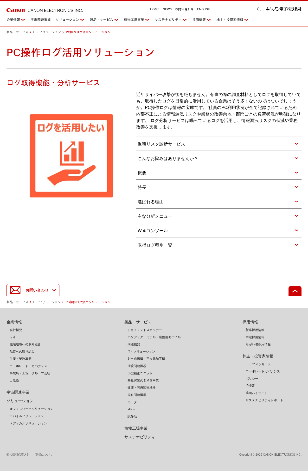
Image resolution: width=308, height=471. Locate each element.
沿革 (13, 337)
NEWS (167, 9)
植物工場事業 (134, 19)
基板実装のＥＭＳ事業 (143, 380)
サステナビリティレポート (264, 400)
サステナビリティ (168, 19)
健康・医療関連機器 (142, 387)
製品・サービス (101, 19)
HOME (154, 9)
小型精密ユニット (140, 373)
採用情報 (199, 19)
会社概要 (16, 330)
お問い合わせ (184, 9)
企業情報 (13, 19)
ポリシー (252, 378)
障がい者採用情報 (258, 344)
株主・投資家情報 (229, 19)
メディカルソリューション (28, 423)
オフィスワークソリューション (31, 409)
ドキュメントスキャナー (145, 330)
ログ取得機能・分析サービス (53, 82)
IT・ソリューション (47, 32)
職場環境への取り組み (25, 344)
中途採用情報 (255, 337)
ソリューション (67, 19)
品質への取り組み (22, 351)
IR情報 (250, 385)
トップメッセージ (258, 364)
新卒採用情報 (255, 330)
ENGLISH (203, 9)
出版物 (14, 380)
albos (131, 409)
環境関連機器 (137, 366)
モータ (132, 402)
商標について (44, 454)
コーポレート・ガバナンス (28, 366)
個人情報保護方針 (20, 454)
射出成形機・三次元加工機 (146, 358)
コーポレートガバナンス (263, 371)
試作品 (132, 416)
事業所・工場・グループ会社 (30, 373)
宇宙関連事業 (41, 19)
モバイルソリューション (27, 416)
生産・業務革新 (21, 358)
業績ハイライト (257, 393)
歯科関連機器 (137, 395)
